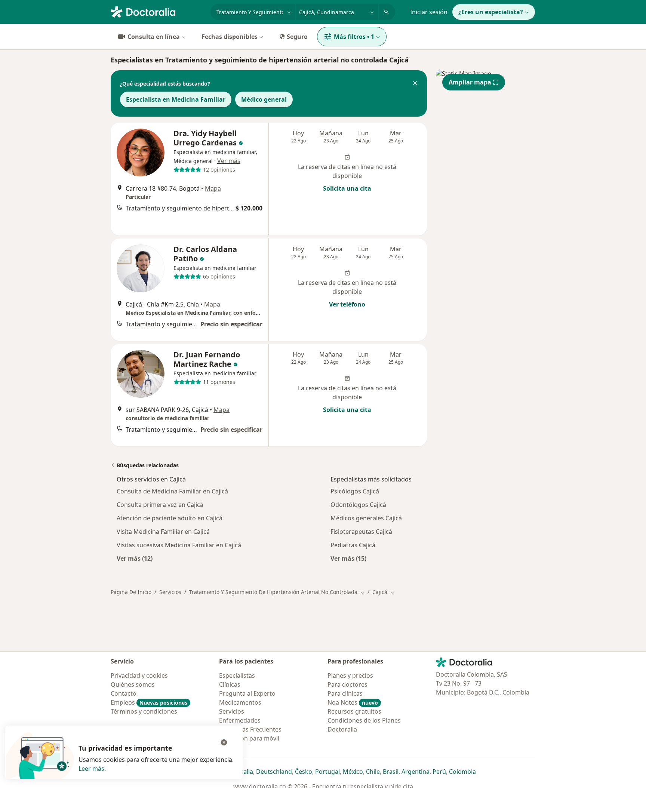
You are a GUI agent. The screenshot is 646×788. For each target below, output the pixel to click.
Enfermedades (240, 720)
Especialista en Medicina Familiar (175, 99)
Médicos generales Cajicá (366, 518)
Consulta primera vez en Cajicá (160, 505)
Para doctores (347, 684)
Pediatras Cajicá (352, 545)
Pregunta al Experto (247, 693)
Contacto (123, 693)
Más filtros (354, 37)
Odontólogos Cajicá (358, 505)
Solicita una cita (347, 188)
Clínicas (229, 684)
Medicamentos (240, 702)
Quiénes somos (133, 684)
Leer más (91, 768)
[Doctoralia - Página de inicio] (157, 11)
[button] (415, 83)
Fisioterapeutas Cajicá (361, 531)
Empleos (149, 702)
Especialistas (237, 675)
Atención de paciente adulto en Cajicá (169, 518)
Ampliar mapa (470, 82)
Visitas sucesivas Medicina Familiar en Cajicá (179, 545)
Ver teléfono (347, 304)
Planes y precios (350, 675)
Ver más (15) (348, 558)
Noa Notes (352, 702)
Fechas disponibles (230, 37)
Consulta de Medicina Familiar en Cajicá (172, 491)
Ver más (228, 161)
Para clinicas (345, 693)
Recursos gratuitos (354, 711)
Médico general (264, 99)
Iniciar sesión (428, 12)
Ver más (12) (135, 558)
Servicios (170, 591)
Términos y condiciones (144, 711)
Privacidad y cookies (139, 675)
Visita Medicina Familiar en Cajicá (163, 531)
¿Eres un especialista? (490, 12)
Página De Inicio (131, 591)
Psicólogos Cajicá (354, 491)
